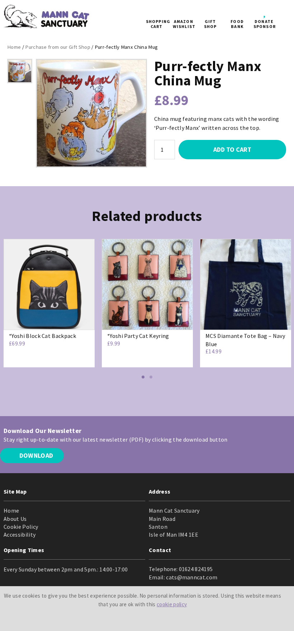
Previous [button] (7, 311)
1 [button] (143, 377)
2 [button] (151, 377)
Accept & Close (142, 618)
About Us (15, 518)
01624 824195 (196, 569)
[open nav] (282, 18)
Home (14, 47)
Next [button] (287, 311)
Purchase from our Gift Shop (57, 47)
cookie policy (172, 604)
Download (35, 455)
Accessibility (19, 534)
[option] (19, 71)
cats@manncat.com (191, 577)
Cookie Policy (21, 526)
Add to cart (232, 149)
